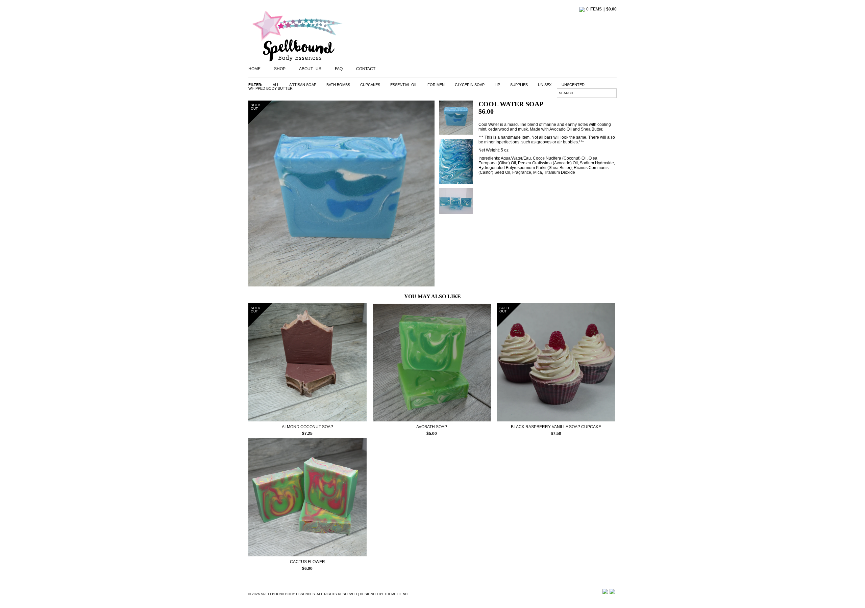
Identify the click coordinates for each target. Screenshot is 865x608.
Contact (365, 68)
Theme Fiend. (397, 594)
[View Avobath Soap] (432, 419)
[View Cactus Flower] (307, 554)
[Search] (614, 92)
